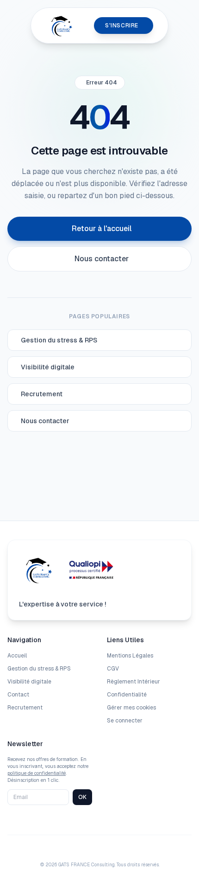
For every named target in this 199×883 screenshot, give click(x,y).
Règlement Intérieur (133, 681)
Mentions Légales (130, 655)
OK (82, 796)
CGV (113, 668)
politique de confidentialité (36, 773)
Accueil (17, 655)
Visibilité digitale (29, 681)
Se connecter (125, 720)
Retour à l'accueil (101, 228)
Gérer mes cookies (131, 707)
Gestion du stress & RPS (39, 668)
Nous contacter (102, 259)
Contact (18, 694)
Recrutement (25, 707)
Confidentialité (127, 694)
